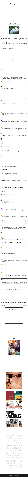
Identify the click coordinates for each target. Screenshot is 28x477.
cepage (21, 440)
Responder (25, 84)
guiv (15, 447)
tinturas (21, 465)
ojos (7, 458)
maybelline (15, 454)
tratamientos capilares (8, 466)
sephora (8, 463)
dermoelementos (9, 443)
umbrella (6, 467)
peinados (15, 458)
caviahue (13, 440)
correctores (18, 442)
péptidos (19, 458)
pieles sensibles (19, 460)
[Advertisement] (14, 17)
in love (11, 449)
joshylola (4, 81)
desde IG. (15, 443)
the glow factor (12, 465)
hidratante (16, 448)
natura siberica (12, 456)
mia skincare (17, 455)
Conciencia (14, 442)
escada (6, 445)
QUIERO (21, 461)
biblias (12, 438)
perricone (8, 459)
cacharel (6, 440)
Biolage (21, 438)
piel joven (20, 459)
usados (17, 467)
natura (9, 456)
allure (9, 435)
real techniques (9, 462)
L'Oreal (18, 450)
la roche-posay (13, 451)
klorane (9, 450)
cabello (17, 439)
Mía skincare (20, 455)
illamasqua (21, 448)
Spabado (21, 464)
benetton (10, 438)
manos (11, 453)
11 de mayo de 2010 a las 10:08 (11, 232)
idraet (19, 448)
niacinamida (11, 457)
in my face (13, 449)
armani (15, 436)
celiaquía (17, 440)
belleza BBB (19, 437)
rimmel (20, 462)
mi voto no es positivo (14, 455)
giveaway (6, 447)
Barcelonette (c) (5, 232)
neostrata (7, 457)
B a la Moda (4, 264)
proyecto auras (16, 461)
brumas (10, 439)
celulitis (20, 440)
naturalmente (16, 456)
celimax (18, 440)
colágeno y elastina (13, 441)
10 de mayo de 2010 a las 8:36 (9, 69)
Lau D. (3, 146)
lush (12, 452)
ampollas (13, 435)
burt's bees (12, 439)
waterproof (13, 468)
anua (13, 436)
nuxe (20, 457)
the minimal (15, 465)
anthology (19, 435)
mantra (13, 453)
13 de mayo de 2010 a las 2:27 (10, 264)
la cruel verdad (20, 450)
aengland (21, 434)
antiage (21, 435)
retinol (16, 462)
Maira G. (18, 475)
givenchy (8, 447)
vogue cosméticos (9, 468)
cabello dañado (20, 439)
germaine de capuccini (18, 446)
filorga (6, 446)
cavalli (11, 440)
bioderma (18, 438)
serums (10, 463)
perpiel (6, 459)
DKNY (20, 443)
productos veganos (8, 461)
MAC (15, 452)
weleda (14, 468)
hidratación (13, 448)
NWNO (21, 457)
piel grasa (17, 459)
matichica (3, 69)
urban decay (14, 467)
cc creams (15, 440)
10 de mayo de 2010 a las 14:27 (12, 138)
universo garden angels (9, 467)
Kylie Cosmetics (13, 450)
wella (15, 468)
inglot (15, 449)
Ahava (6, 435)
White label (17, 468)
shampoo (12, 463)
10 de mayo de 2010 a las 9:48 (9, 81)
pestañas (10, 459)
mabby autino (14, 452)
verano (20, 467)
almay (10, 435)
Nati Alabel (4, 272)
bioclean (16, 438)
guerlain (11, 447)
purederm (20, 461)
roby (21, 462)
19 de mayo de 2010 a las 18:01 (9, 279)
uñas (12, 467)
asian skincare (17, 436)
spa (19, 464)
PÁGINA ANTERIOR (25, 305)
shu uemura (16, 463)
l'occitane (16, 450)
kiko (7, 450)
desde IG (13, 443)
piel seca (8, 460)
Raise (6, 462)
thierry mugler (17, 465)
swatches (13, 464)
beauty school (7, 437)
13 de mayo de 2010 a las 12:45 (10, 272)
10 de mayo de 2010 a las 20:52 (9, 194)
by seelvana (15, 439)
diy (19, 443)
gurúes (16, 447)
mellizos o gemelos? (8, 455)
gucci (10, 447)
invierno (21, 449)
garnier (13, 446)
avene (21, 436)
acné (14, 434)
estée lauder (10, 445)
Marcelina (3, 279)
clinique (9, 441)
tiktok (20, 465)
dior (18, 443)
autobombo (20, 436)
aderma (16, 434)
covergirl (21, 442)
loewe (11, 452)
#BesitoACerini (7, 434)
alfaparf (7, 435)
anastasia (15, 435)
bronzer (8, 439)
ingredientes (17, 449)
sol (14, 464)
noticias (19, 457)
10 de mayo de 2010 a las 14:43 (8, 146)
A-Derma (10, 434)
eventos (15, 445)
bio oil (15, 438)
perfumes (21, 458)
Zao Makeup (20, 468)
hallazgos (20, 447)
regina (14, 462)
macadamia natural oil (18, 452)
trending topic (12, 466)
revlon (18, 462)
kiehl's (6, 450)
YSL (18, 468)
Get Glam (14, 4)
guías (14, 447)
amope (11, 435)
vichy (21, 467)
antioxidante (8, 436)
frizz (11, 446)
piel (15, 459)
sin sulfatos (19, 463)
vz (11, 468)
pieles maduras (15, 460)
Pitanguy (21, 460)
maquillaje (19, 453)
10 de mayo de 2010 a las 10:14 (8, 94)
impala (9, 449)
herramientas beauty (8, 448)
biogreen (20, 438)
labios (16, 451)
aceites (11, 434)
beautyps (13, 437)
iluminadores (7, 449)
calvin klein (8, 440)
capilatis (10, 440)
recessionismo (12, 462)
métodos (11, 455)
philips (14, 459)
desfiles (17, 443)
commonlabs (19, 441)
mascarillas (7, 454)
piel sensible (11, 460)
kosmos (10, 450)
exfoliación (18, 445)
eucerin (12, 445)
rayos (7, 462)
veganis (19, 467)
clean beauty (7, 441)
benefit (8, 438)
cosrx (20, 442)
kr (11, 450)
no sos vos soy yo (16, 457)
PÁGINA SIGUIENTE (3, 305)
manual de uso (15, 453)
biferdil (13, 438)
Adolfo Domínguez (19, 434)
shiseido (14, 463)
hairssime (18, 447)
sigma (17, 463)
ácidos (13, 434)
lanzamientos (11, 451)
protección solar (13, 461)
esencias (8, 445)
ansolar (17, 435)
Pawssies (3, 194)
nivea (13, 457)
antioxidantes (11, 436)
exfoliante (21, 445)
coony (16, 442)
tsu (16, 466)
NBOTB (19, 456)
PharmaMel (12, 459)
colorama (17, 441)
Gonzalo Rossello (5, 138)
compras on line (11, 442)
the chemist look (9, 465)
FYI (12, 446)
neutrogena (9, 457)
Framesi (10, 446)
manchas (10, 453)
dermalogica (7, 443)
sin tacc (21, 463)
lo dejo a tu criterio (8, 452)
